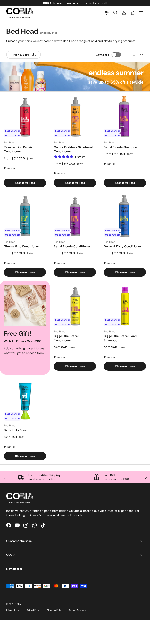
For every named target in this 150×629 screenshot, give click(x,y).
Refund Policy (34, 610)
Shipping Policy (55, 610)
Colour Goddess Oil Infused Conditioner (73, 149)
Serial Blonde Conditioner (72, 246)
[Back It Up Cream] (25, 400)
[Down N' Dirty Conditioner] (125, 216)
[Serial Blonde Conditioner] (75, 216)
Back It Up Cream (16, 430)
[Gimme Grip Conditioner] (25, 216)
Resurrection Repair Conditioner (18, 149)
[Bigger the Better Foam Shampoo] (125, 305)
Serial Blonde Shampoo (120, 147)
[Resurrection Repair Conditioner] (25, 116)
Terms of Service (77, 610)
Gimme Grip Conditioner (21, 246)
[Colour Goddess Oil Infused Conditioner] (75, 116)
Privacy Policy (13, 610)
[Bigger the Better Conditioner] (75, 305)
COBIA (18, 604)
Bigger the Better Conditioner (66, 338)
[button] (133, 13)
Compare (102, 55)
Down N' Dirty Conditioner (122, 246)
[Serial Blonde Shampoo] (125, 116)
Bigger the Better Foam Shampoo (121, 338)
